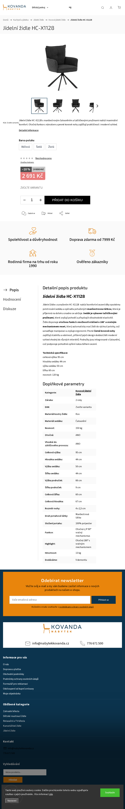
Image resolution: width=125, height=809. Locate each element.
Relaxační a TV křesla (14, 721)
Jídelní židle (9, 730)
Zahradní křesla (11, 711)
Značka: (27, 162)
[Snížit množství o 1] (24, 200)
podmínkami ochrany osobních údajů (76, 607)
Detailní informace (29, 130)
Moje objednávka (11, 693)
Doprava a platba (12, 669)
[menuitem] (40, 7)
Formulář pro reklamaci (15, 684)
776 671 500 (95, 643)
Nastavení (11, 801)
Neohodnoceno (43, 158)
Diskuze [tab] (9, 309)
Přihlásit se (103, 600)
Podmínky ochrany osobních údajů (20, 679)
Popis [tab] (14, 290)
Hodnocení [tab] (12, 299)
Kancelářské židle (12, 726)
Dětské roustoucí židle (14, 716)
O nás (6, 664)
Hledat (13, 779)
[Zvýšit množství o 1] (40, 200)
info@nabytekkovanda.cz (50, 643)
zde (51, 794)
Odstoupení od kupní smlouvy (18, 688)
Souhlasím (110, 792)
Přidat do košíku (67, 200)
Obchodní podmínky (13, 674)
